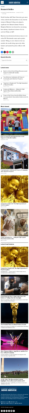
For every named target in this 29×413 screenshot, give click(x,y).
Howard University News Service (8, 12)
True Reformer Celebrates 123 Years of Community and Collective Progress (14, 170)
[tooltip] (2, 52)
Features (3, 6)
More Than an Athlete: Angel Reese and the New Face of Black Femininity (14, 352)
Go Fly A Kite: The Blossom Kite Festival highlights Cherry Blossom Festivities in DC (13, 380)
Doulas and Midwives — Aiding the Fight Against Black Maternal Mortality (13, 238)
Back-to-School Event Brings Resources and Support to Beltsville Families (12, 137)
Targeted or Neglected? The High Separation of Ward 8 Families (13, 204)
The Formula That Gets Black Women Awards (13, 324)
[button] (26, 60)
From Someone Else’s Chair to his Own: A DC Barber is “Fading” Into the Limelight (13, 297)
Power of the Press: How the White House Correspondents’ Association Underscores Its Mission (15, 97)
